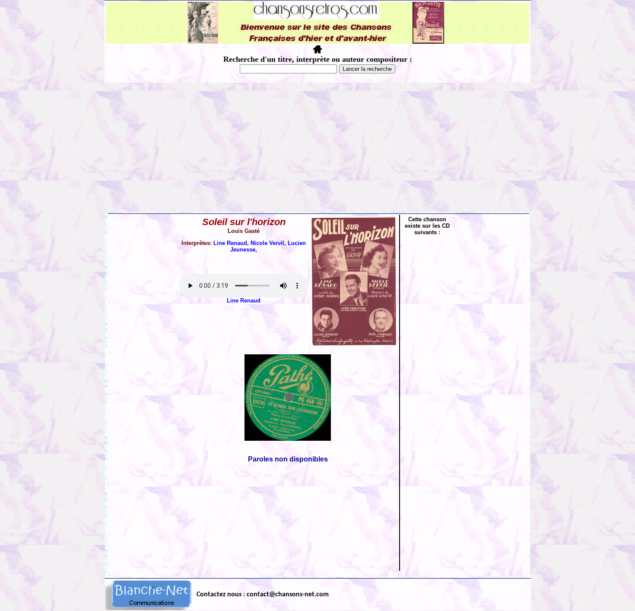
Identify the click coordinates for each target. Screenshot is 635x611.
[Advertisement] (317, 147)
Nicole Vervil (267, 243)
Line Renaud (230, 243)
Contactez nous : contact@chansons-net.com (263, 594)
